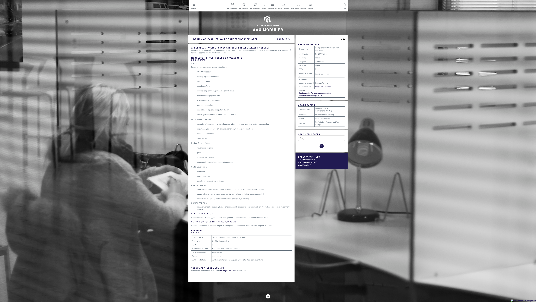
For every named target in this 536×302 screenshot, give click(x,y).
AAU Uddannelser (306, 160)
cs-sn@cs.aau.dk (227, 271)
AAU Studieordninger (308, 162)
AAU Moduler (304, 165)
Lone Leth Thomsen (323, 87)
